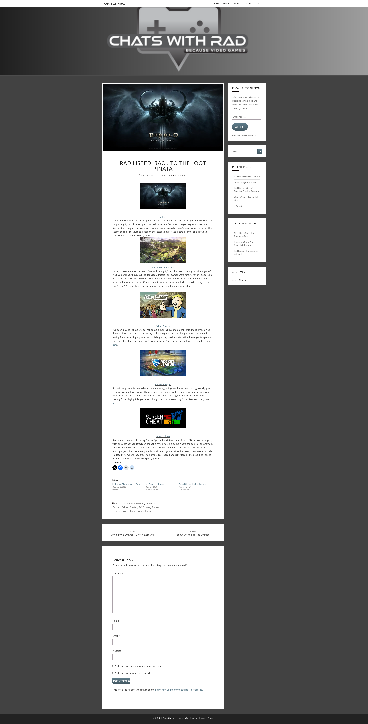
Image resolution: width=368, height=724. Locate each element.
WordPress (191, 717)
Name (116, 620)
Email (116, 635)
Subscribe (240, 126)
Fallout (116, 507)
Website (116, 650)
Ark (118, 503)
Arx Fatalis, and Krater (155, 484)
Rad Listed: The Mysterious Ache (126, 484)
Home (216, 3)
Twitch (236, 3)
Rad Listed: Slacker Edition (247, 176)
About (226, 3)
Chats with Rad (114, 3)
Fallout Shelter (163, 326)
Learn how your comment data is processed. (179, 689)
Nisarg (211, 717)
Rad (168, 175)
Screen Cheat (163, 436)
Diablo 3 (163, 217)
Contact (260, 3)
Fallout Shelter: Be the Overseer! (193, 484)
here (114, 344)
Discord (248, 3)
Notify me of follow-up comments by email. (138, 666)
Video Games (145, 511)
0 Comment (181, 175)
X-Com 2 (238, 206)
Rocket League (163, 384)
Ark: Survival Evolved (163, 267)
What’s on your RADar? (245, 182)
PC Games (144, 507)
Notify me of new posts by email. (133, 673)
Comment (118, 573)
